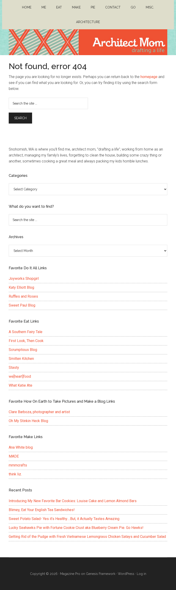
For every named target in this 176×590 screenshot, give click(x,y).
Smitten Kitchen (21, 358)
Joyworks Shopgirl (24, 278)
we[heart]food (20, 376)
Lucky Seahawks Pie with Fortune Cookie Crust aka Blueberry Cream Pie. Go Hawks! (76, 527)
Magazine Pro (70, 574)
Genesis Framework (100, 574)
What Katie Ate (20, 385)
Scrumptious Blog (23, 350)
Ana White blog (21, 447)
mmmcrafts (18, 465)
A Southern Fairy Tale (25, 332)
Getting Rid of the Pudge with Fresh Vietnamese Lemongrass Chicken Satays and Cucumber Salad (87, 536)
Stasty (14, 367)
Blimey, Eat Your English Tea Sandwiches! (42, 510)
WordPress (126, 574)
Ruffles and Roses (23, 296)
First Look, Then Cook (26, 341)
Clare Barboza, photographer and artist (39, 412)
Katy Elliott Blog (21, 287)
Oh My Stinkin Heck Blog (28, 421)
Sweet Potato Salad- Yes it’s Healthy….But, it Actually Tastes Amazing (64, 519)
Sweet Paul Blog (22, 305)
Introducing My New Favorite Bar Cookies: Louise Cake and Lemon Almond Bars (73, 501)
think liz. (15, 474)
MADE (14, 456)
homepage (148, 77)
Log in (141, 574)
